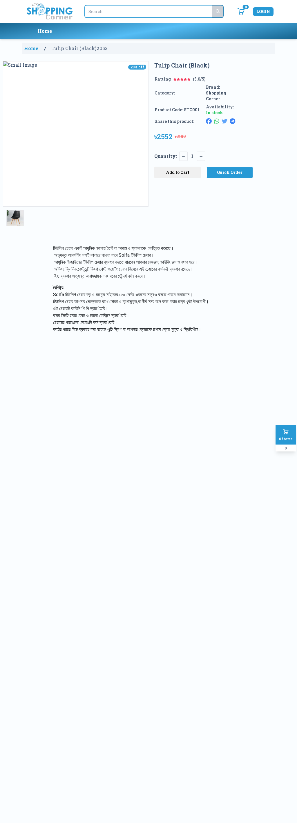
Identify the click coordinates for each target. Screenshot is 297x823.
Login (263, 11)
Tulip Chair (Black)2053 (80, 48)
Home (45, 31)
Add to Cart (177, 172)
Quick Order (229, 172)
